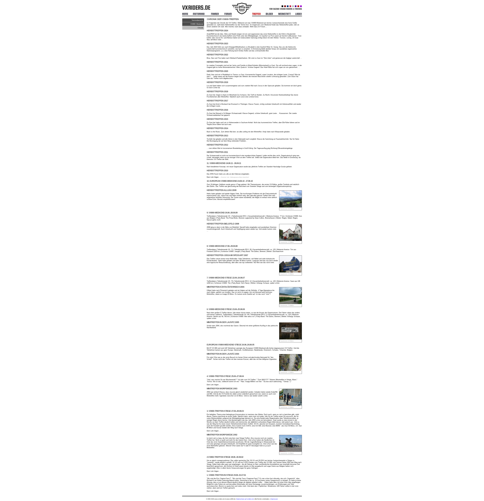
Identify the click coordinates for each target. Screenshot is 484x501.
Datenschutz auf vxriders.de (245, 499)
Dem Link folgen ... (214, 177)
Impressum (274, 499)
